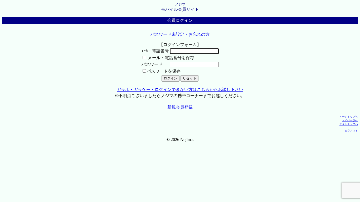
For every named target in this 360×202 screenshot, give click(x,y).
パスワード (152, 64)
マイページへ (350, 120)
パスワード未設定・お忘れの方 (180, 34)
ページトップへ (348, 116)
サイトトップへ (348, 124)
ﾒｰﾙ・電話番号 (155, 51)
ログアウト (351, 130)
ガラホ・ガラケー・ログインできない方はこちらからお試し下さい (180, 89)
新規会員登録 (180, 107)
